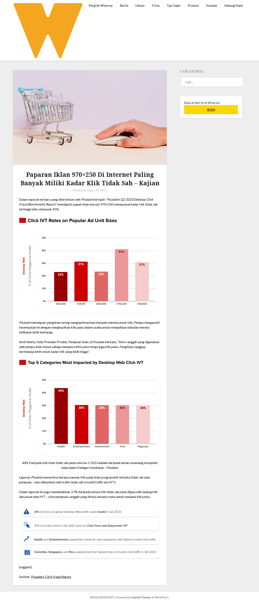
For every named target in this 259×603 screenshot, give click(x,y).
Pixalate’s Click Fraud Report (51, 577)
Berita (124, 5)
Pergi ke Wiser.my (101, 5)
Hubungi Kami (233, 5)
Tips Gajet (173, 5)
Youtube (211, 5)
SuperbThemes (141, 597)
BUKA (211, 109)
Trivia (155, 5)
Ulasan (139, 5)
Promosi (193, 5)
